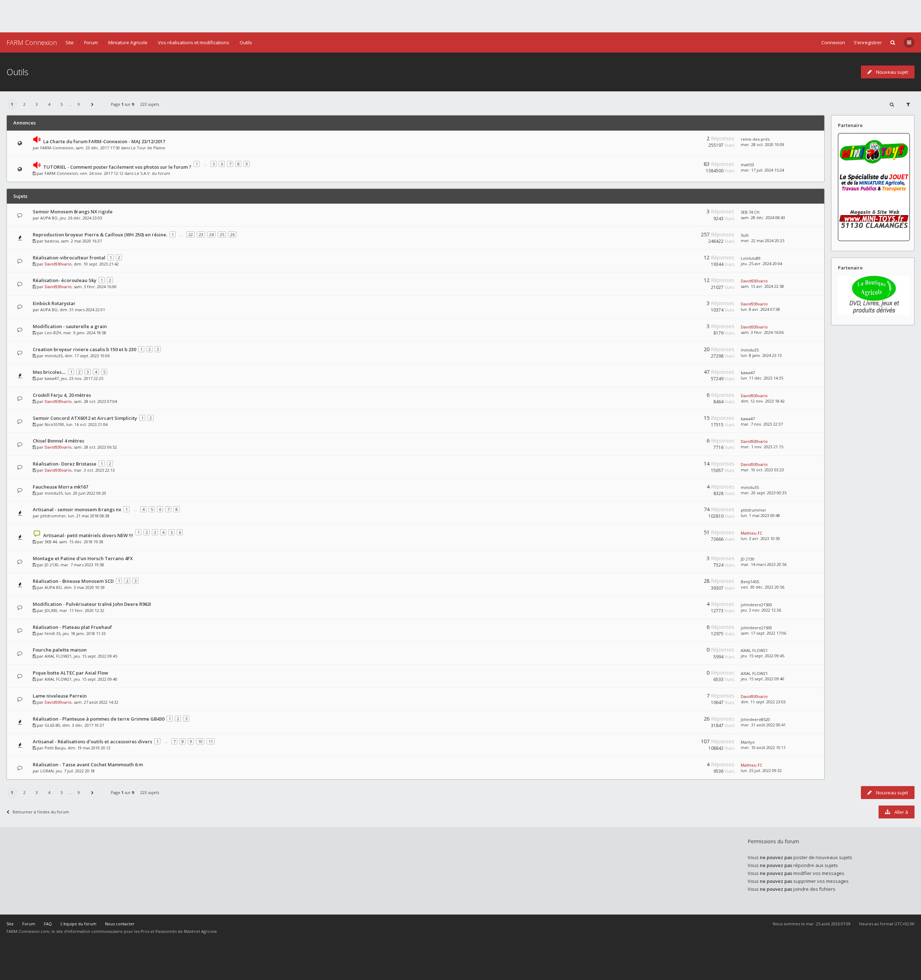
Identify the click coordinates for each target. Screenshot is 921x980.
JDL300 (51, 610)
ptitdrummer (53, 515)
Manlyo (748, 742)
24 (211, 234)
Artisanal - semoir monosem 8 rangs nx (77, 509)
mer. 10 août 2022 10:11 (763, 747)
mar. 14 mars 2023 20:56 (763, 564)
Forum (91, 42)
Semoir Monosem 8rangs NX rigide (73, 211)
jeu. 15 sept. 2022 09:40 (762, 678)
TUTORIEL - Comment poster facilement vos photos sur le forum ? (117, 167)
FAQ (48, 923)
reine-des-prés (755, 139)
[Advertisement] (460, 16)
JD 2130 (51, 564)
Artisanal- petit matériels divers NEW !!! (88, 535)
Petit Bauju (55, 747)
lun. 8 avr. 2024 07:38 (760, 309)
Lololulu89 (751, 258)
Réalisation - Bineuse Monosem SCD (73, 581)
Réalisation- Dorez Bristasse (64, 463)
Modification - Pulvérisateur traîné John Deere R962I (92, 604)
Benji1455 (750, 581)
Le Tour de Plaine (148, 147)
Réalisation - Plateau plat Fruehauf (72, 627)
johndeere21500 (756, 604)
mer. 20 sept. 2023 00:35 (763, 492)
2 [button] (24, 104)
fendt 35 (52, 633)
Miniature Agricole (128, 42)
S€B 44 (51, 541)
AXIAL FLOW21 (58, 656)
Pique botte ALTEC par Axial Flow (70, 673)
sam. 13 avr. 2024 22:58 (762, 286)
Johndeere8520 (755, 719)
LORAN (47, 770)
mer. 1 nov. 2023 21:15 (762, 446)
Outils (246, 42)
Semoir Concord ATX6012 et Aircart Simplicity (85, 418)
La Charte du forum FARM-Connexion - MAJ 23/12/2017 (104, 141)
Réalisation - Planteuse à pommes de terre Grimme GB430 (98, 719)
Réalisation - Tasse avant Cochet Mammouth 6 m (88, 764)
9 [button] (79, 104)
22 (191, 234)
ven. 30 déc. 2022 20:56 (762, 587)
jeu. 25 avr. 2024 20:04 (761, 263)
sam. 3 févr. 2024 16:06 (762, 332)
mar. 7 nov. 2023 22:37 (762, 424)
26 (232, 234)
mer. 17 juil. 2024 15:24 (762, 170)
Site (69, 42)
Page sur (122, 104)
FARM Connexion (31, 42)
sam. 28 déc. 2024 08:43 (763, 217)
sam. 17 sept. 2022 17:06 (763, 633)
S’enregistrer (868, 42)
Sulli (745, 235)
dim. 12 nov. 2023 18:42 (763, 401)
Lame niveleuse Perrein (60, 696)
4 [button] (49, 104)
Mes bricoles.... (49, 372)
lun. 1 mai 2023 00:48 (760, 515)
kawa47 (52, 378)
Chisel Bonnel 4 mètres (58, 440)
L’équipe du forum (78, 923)
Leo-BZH (53, 332)
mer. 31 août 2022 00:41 (763, 724)
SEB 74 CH (750, 212)
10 (200, 741)
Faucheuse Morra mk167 (60, 487)
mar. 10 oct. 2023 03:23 (762, 469)
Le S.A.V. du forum (152, 173)
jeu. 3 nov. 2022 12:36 (761, 610)
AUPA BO (49, 218)
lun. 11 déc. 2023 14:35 (762, 378)
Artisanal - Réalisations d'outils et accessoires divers (92, 741)
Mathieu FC (751, 533)
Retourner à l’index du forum (41, 812)
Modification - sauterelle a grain (70, 326)
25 (222, 234)
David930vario (58, 264)
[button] (92, 104)
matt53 (747, 164)
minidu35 (54, 355)
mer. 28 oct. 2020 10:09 (762, 144)
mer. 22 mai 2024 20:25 (762, 240)
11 (211, 741)
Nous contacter (120, 923)
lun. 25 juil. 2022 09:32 (761, 770)
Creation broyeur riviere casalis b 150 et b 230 (84, 349)
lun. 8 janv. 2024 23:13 (761, 355)
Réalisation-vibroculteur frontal (69, 257)
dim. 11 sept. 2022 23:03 (763, 701)
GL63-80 (52, 725)
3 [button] (37, 104)
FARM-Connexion (56, 147)
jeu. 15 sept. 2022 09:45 (762, 655)
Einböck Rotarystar (54, 303)
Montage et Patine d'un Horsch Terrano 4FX (83, 558)
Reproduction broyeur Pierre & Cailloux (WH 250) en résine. (100, 234)
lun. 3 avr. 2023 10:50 (760, 538)
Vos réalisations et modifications (193, 42)
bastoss (52, 241)
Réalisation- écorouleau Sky (64, 280)
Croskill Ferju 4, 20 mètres (62, 395)
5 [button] (61, 104)
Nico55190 (54, 424)
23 (201, 234)
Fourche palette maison (60, 649)
